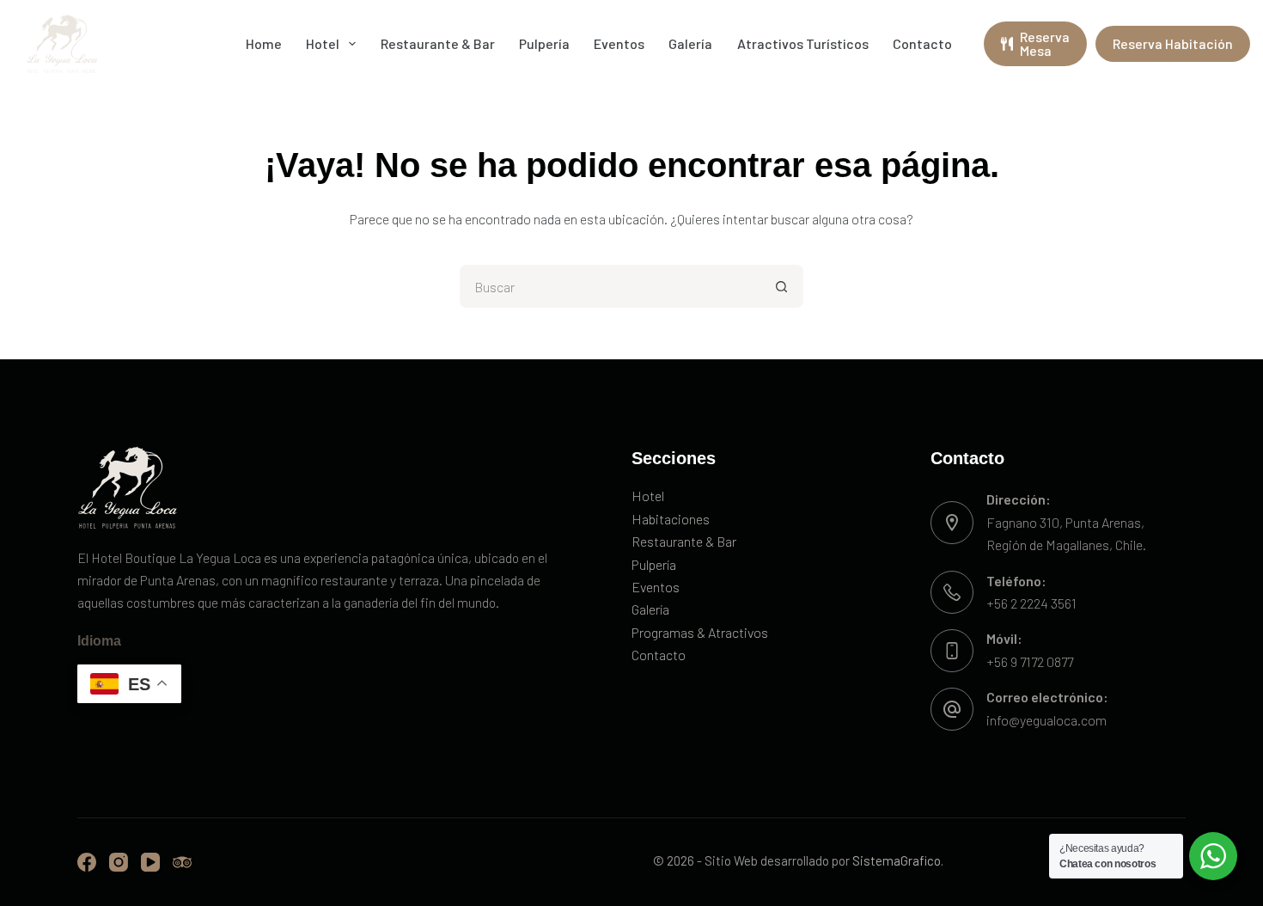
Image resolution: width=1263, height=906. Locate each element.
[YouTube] (150, 862)
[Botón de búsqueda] (781, 286)
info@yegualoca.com (1046, 720)
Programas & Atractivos (700, 632)
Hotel (322, 43)
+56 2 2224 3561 (1031, 603)
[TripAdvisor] (182, 862)
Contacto (922, 43)
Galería (690, 43)
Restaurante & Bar (438, 43)
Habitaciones (671, 519)
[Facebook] (86, 862)
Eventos (619, 43)
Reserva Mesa (1045, 43)
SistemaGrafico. (897, 860)
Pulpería (544, 43)
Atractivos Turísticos (803, 43)
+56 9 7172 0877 (1029, 661)
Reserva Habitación (1173, 43)
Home (264, 43)
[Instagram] (118, 862)
